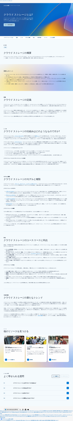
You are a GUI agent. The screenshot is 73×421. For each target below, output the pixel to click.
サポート (61, 412)
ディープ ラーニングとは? (42, 416)
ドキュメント (29, 414)
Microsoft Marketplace (13, 414)
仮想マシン (37, 136)
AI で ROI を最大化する (22, 412)
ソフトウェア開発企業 (4, 414)
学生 (44, 414)
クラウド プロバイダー (19, 136)
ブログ (33, 414)
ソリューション (30, 412)
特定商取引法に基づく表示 (36, 420)
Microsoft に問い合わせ (20, 420)
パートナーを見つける (22, 414)
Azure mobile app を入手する (12, 409)
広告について (55, 420)
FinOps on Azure (15, 412)
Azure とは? (2, 410)
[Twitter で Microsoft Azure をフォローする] (20, 409)
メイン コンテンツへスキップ (6, 0)
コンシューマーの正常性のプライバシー (8, 420)
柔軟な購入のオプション (7, 412)
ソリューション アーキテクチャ (52, 412)
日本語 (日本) (2, 417)
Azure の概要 (40, 315)
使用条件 (49, 420)
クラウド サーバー (18, 141)
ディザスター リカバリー (36, 253)
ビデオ (3, 416)
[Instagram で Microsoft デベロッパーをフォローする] (23, 409)
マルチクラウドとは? (23, 416)
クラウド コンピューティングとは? (12, 416)
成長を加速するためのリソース (40, 412)
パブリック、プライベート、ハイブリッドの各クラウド (25, 183)
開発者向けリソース (39, 414)
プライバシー (28, 420)
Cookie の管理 (44, 420)
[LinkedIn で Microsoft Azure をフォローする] (26, 409)
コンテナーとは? (59, 416)
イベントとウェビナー (49, 414)
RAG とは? (65, 416)
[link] (8, 38)
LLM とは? (54, 416)
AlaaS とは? (49, 416)
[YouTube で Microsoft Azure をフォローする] (28, 409)
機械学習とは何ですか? (32, 416)
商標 (52, 420)
